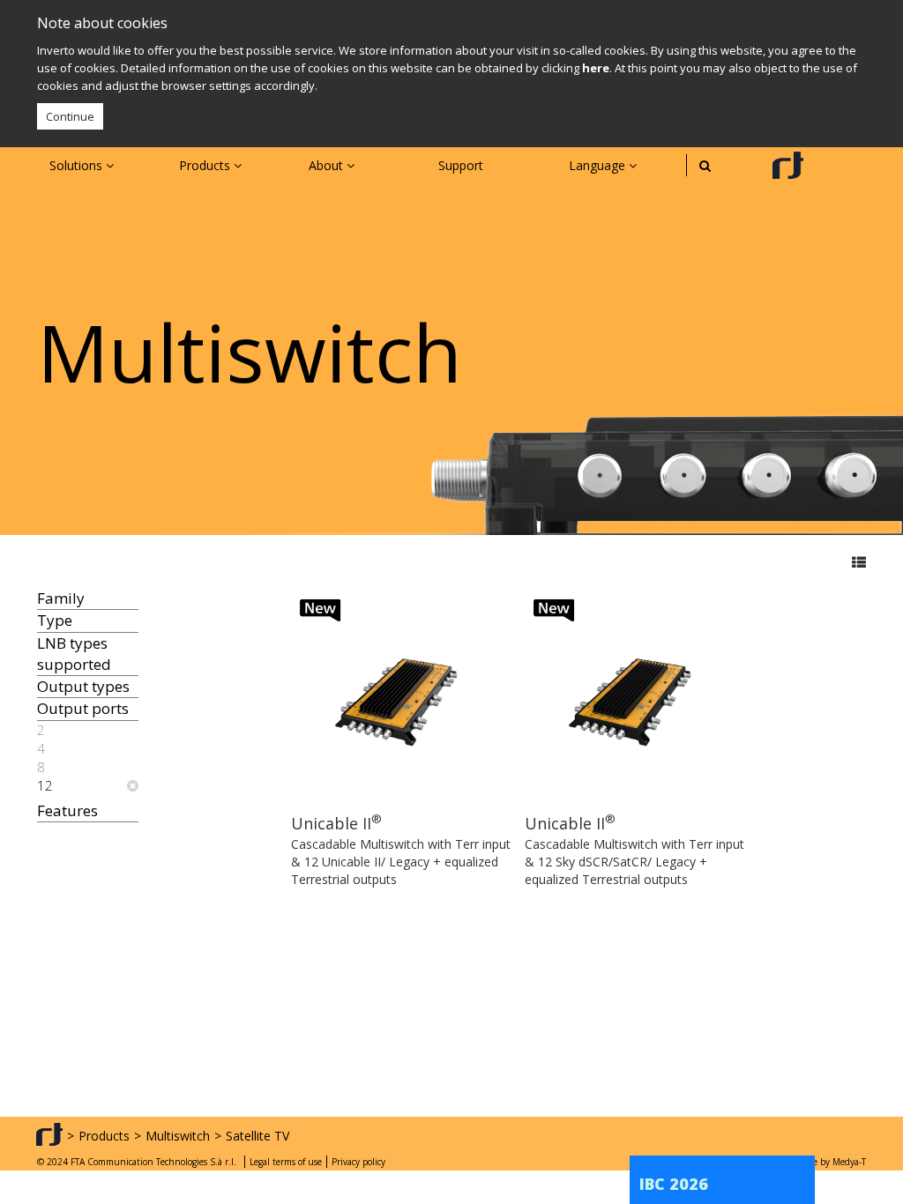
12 (45, 785)
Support (460, 165)
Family (61, 598)
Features (67, 810)
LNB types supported (74, 653)
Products (206, 165)
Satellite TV (257, 1135)
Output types (83, 686)
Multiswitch (178, 1135)
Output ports (83, 708)
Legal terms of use (286, 1162)
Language (599, 165)
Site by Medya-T (834, 1162)
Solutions (77, 165)
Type (54, 620)
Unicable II (336, 823)
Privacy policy (358, 1162)
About (328, 165)
